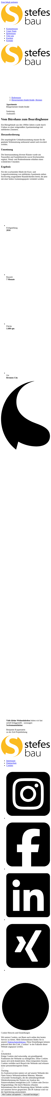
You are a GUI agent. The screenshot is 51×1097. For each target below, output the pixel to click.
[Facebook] (28, 869)
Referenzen (11, 33)
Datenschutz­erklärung (17, 1042)
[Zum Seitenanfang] (25, 1030)
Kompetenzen (12, 29)
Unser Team (11, 31)
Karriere (9, 38)
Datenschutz (11, 763)
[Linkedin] (28, 920)
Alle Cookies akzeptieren (11, 1095)
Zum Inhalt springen (9, 2)
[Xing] (28, 970)
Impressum (10, 761)
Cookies (9, 765)
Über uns (10, 36)
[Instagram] (28, 818)
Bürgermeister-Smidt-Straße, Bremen (27, 100)
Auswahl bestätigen (31, 1095)
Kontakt (9, 40)
